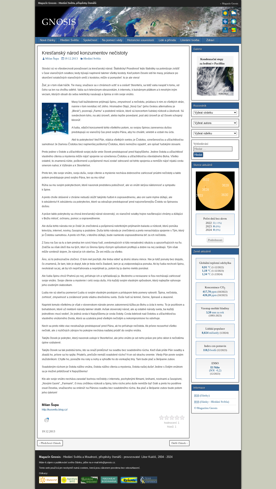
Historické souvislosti (140, 40)
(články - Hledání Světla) (211, 401)
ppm (210, 291)
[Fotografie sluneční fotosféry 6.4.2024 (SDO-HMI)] (215, 209)
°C (206, 267)
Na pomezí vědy (112, 40)
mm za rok (215, 312)
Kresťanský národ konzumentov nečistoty (85, 53)
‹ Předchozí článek (50, 443)
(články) (202, 395)
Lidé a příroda (167, 40)
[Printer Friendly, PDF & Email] (47, 421)
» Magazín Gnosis (229, 3)
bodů (209, 350)
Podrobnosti (215, 240)
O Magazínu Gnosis (205, 408)
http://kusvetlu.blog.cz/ (54, 409)
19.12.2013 (71, 58)
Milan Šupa (52, 58)
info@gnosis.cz (107, 462)
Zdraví (210, 40)
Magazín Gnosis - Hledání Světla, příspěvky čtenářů (67, 3)
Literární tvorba (189, 40)
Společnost (90, 40)
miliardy (210, 332)
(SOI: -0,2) (215, 369)
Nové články (47, 40)
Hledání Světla (69, 40)
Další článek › (179, 443)
